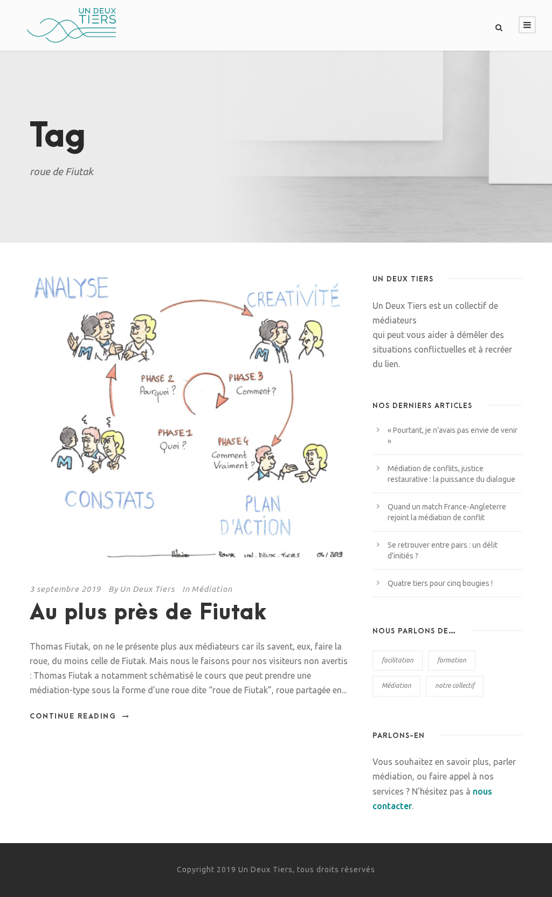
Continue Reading (73, 716)
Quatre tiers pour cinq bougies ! (440, 583)
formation (451, 660)
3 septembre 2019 (65, 589)
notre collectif (454, 685)
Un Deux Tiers (147, 589)
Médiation (211, 589)
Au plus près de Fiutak (148, 613)
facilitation (397, 660)
